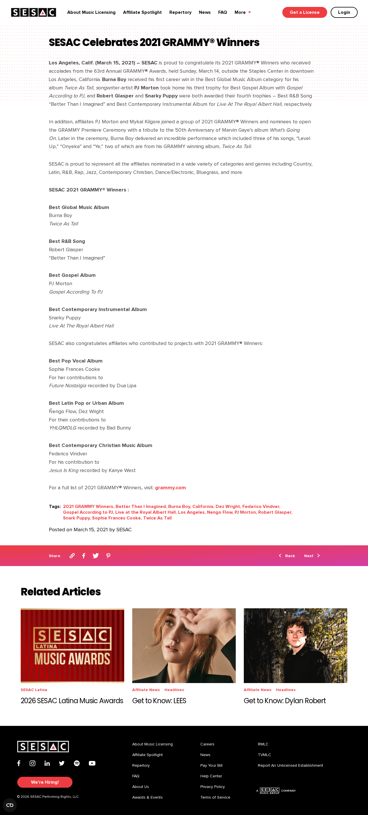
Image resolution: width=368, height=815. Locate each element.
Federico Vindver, (261, 506)
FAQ (222, 12)
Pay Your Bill (211, 765)
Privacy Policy (212, 787)
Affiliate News (146, 689)
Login (344, 12)
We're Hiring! (45, 782)
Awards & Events (147, 797)
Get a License (305, 12)
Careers (207, 744)
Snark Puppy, (77, 518)
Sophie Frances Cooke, (117, 518)
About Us (140, 787)
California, (203, 506)
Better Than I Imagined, (141, 506)
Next (308, 555)
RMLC (263, 744)
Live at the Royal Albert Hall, (146, 512)
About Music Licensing (91, 12)
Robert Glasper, (275, 512)
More (240, 12)
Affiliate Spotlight (142, 12)
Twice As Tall (157, 518)
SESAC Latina (34, 689)
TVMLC (264, 755)
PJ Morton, (246, 512)
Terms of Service (215, 797)
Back (290, 555)
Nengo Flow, (220, 512)
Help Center (211, 776)
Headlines (174, 689)
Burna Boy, (179, 506)
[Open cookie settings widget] (10, 805)
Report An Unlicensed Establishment (290, 765)
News (205, 12)
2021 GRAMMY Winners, (88, 506)
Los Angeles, (192, 512)
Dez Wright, (228, 506)
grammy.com (170, 488)
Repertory (180, 12)
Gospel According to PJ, (88, 512)
